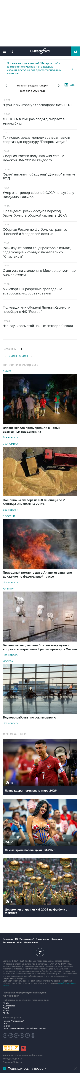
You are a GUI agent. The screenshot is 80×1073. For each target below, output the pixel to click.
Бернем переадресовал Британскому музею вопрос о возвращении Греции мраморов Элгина (40, 647)
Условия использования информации (23, 1055)
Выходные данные (13, 1058)
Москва (8, 661)
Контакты (8, 939)
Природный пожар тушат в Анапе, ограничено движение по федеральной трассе (37, 575)
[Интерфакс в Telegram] (10, 1035)
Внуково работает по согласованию (29, 717)
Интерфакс (40, 51)
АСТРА (6, 1013)
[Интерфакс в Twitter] (16, 1035)
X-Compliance (9, 1006)
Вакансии (57, 939)
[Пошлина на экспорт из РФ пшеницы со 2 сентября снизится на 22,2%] (40, 495)
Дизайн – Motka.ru (12, 1062)
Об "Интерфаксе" (24, 939)
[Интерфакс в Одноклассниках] (33, 1035)
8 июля (10, 355)
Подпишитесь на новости (27, 1069)
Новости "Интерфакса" (13, 1021)
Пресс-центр (42, 939)
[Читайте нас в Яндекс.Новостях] (5, 1035)
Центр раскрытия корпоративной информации (24, 1028)
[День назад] (6, 85)
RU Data (6, 1026)
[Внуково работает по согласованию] (40, 712)
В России (9, 516)
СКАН (5, 1023)
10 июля (25, 355)
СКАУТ (6, 1008)
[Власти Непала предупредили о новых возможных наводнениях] (40, 423)
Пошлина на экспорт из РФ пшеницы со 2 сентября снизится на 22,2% (34, 502)
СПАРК (6, 1003)
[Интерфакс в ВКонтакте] (22, 1035)
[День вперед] (59, 85)
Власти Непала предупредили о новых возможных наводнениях (31, 430)
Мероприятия (31, 942)
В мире (7, 371)
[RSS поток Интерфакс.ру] (27, 1035)
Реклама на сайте (12, 942)
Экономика (10, 443)
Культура (8, 588)
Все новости (10, 437)
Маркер (6, 1010)
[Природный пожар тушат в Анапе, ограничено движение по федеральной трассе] (40, 568)
